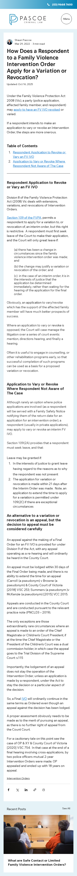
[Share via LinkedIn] (26, 789)
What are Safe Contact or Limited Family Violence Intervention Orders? (37, 862)
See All (66, 808)
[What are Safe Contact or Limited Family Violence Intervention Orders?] (38, 834)
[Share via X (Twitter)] (17, 789)
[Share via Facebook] (8, 789)
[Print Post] (43, 789)
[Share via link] (35, 789)
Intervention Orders (18, 778)
